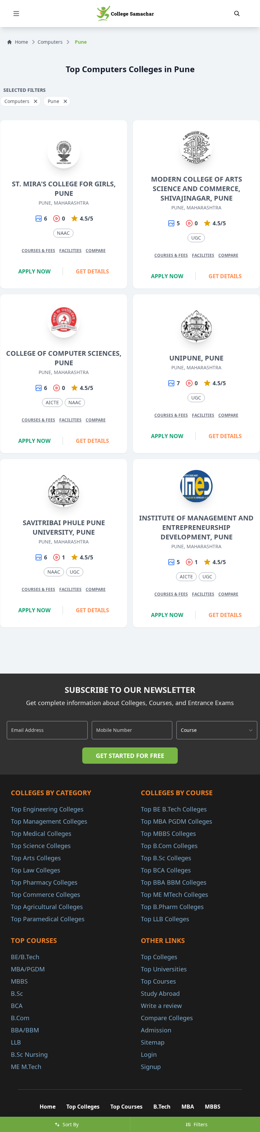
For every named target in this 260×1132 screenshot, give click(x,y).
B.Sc (17, 993)
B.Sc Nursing (29, 1054)
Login (149, 1054)
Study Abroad (160, 993)
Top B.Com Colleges (169, 846)
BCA (17, 1006)
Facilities (70, 250)
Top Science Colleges (41, 846)
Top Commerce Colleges (45, 894)
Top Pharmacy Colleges (44, 882)
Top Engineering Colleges (47, 809)
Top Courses (158, 981)
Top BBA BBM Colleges (174, 882)
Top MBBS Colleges (168, 833)
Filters (201, 1124)
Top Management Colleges (49, 821)
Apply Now (34, 271)
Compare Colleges (167, 1018)
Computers (50, 42)
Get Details (92, 271)
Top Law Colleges (35, 870)
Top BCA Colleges (166, 870)
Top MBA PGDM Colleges (176, 821)
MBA (187, 1106)
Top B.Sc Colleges (166, 858)
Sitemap (153, 1042)
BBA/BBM (25, 1030)
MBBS (19, 981)
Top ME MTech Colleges (174, 894)
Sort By (71, 1124)
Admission (156, 1030)
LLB (16, 1042)
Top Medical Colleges (41, 833)
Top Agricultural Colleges (47, 907)
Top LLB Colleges (165, 919)
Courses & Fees (38, 250)
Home (21, 42)
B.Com (20, 1018)
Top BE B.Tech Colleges (174, 809)
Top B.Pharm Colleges (172, 907)
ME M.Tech (26, 1067)
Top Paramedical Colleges (48, 919)
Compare (96, 250)
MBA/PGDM (28, 969)
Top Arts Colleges (36, 858)
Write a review (161, 1006)
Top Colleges (159, 957)
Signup (151, 1067)
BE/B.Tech (25, 957)
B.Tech (162, 1106)
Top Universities (164, 969)
